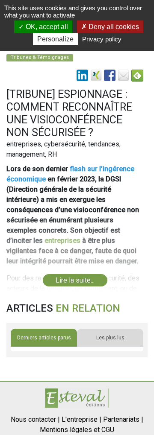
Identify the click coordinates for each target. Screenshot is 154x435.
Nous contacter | (35, 419)
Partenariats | (123, 419)
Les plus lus (110, 338)
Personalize (55, 39)
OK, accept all (46, 26)
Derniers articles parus (44, 338)
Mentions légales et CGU (77, 430)
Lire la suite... (75, 280)
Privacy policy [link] (101, 39)
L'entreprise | (81, 419)
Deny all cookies (113, 26)
